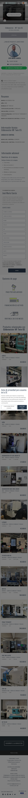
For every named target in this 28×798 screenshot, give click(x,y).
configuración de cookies (9, 407)
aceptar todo (22, 407)
